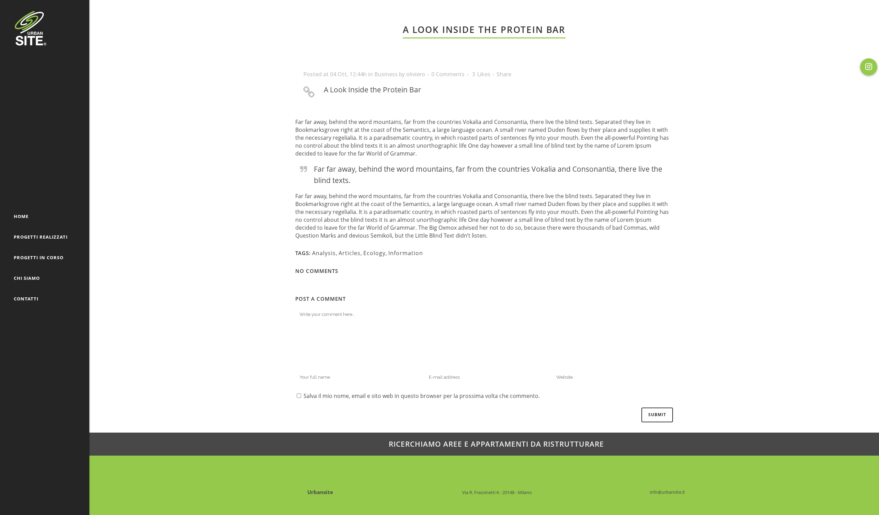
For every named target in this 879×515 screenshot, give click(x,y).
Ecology (374, 253)
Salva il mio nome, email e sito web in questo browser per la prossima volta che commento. (422, 396)
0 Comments (448, 74)
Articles (350, 253)
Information (405, 253)
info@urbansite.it (667, 492)
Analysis (324, 253)
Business (386, 74)
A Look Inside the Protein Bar (372, 89)
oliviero (415, 74)
